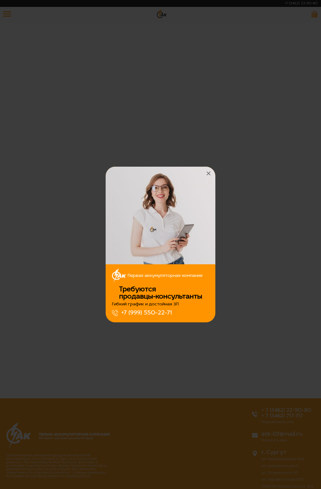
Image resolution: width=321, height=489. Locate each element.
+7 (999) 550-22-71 (146, 313)
